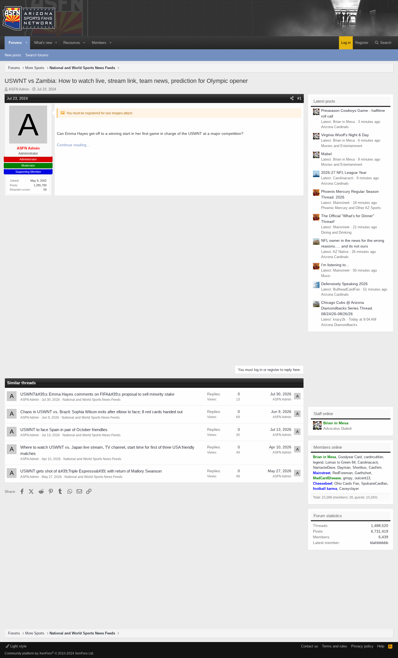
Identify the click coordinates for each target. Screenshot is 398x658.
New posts (13, 55)
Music (326, 276)
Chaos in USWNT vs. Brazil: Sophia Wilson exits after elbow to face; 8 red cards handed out (101, 411)
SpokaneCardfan (374, 483)
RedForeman (342, 473)
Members (99, 43)
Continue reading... (73, 145)
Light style (18, 646)
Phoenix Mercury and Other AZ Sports (351, 208)
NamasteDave (324, 467)
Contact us (309, 646)
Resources (71, 43)
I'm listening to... (335, 265)
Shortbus (360, 467)
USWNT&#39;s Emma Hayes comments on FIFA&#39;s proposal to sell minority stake (97, 394)
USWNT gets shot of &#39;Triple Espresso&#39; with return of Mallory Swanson (91, 471)
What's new (43, 43)
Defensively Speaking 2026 (344, 284)
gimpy (348, 478)
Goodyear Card (350, 457)
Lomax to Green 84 (340, 462)
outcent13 (362, 478)
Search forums (36, 55)
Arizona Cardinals (335, 127)
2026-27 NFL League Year (344, 172)
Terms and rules (334, 646)
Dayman (343, 467)
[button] (26, 42)
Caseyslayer (349, 489)
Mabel (326, 154)
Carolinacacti (368, 462)
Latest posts (324, 101)
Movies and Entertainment (341, 146)
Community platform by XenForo (49, 653)
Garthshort (363, 473)
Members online (328, 447)
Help (380, 646)
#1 (299, 98)
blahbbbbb (379, 542)
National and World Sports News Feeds (91, 400)
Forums (15, 43)
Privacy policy (362, 646)
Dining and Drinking (336, 232)
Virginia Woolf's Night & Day (345, 135)
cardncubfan (373, 457)
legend (318, 462)
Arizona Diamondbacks (339, 325)
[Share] (291, 98)
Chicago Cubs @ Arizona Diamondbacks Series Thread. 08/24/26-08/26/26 (347, 308)
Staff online (323, 413)
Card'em (375, 467)
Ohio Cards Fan (346, 483)
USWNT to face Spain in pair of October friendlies (63, 429)
